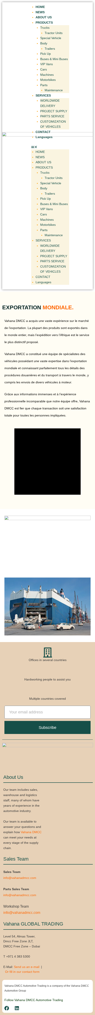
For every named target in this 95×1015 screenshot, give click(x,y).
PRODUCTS (44, 22)
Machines (47, 74)
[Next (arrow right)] (87, 507)
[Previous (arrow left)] (7, 507)
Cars (43, 69)
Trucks (44, 27)
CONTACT (43, 132)
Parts (44, 85)
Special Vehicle (50, 38)
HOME (40, 7)
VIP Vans (46, 64)
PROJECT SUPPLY (53, 111)
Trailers (50, 48)
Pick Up (45, 53)
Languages (44, 137)
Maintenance (54, 90)
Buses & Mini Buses (54, 59)
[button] (50, 147)
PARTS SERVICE (52, 116)
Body (43, 43)
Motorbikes (48, 80)
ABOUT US (44, 17)
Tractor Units (54, 33)
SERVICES (43, 95)
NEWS (40, 12)
